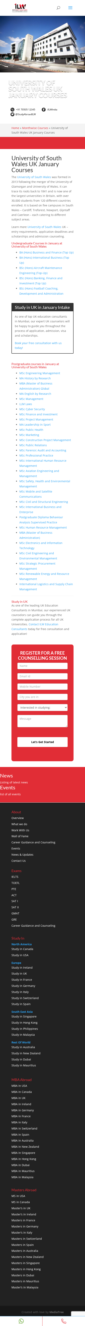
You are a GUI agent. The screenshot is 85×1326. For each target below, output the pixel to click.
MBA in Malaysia (22, 1177)
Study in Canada (22, 949)
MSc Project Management (36, 419)
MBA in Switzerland (24, 1128)
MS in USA (18, 1196)
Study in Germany (23, 986)
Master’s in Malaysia (24, 1287)
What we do (19, 824)
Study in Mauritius (23, 1065)
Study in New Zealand (26, 1053)
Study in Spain (21, 1004)
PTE (13, 889)
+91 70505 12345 (25, 109)
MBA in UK (18, 1098)
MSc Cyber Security (32, 409)
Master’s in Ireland (23, 1214)
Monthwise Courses (35, 128)
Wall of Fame (19, 836)
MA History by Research (35, 378)
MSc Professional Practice (36, 455)
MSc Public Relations (33, 445)
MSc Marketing (29, 435)
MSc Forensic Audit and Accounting (42, 450)
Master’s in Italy (21, 1232)
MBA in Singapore (23, 1153)
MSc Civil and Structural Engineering (43, 502)
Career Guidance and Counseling (33, 842)
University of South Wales (34, 177)
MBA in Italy (19, 1122)
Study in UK (19, 973)
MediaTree (56, 1312)
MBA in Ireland (21, 1104)
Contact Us (18, 861)
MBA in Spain (20, 1134)
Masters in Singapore (25, 1263)
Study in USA (19, 955)
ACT (14, 895)
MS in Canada (20, 1202)
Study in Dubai (21, 1059)
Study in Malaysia (23, 1035)
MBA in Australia (22, 1140)
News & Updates (22, 854)
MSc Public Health (31, 430)
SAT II (15, 907)
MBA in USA (19, 1086)
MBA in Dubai (20, 1165)
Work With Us (20, 830)
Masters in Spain (22, 1245)
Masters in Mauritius (25, 1281)
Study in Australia (23, 1047)
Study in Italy (20, 992)
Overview (17, 818)
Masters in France (23, 1220)
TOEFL (15, 883)
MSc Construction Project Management (45, 440)
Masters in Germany (24, 1226)
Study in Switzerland (25, 998)
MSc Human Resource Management (43, 527)
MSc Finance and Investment (38, 414)
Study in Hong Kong (24, 1022)
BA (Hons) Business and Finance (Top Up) (46, 252)
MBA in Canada (21, 1092)
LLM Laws (25, 404)
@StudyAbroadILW (25, 114)
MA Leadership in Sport (35, 424)
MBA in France (21, 1116)
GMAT (15, 913)
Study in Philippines (24, 1029)
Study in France (21, 979)
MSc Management (31, 399)
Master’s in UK (20, 1208)
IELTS (14, 877)
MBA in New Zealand (25, 1147)
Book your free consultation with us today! (38, 345)
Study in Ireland (22, 967)
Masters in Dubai (22, 1275)
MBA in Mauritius (23, 1171)
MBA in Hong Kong (23, 1159)
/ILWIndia (52, 109)
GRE (14, 919)
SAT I (14, 901)
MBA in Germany (22, 1110)
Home (15, 128)
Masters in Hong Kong (26, 1269)
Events (15, 848)
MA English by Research (35, 394)
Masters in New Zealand (27, 1257)
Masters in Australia (24, 1251)
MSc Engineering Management (39, 373)
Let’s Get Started (42, 742)
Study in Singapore (24, 1016)
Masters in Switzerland (26, 1239)
